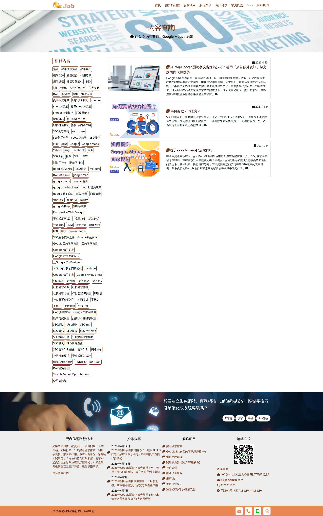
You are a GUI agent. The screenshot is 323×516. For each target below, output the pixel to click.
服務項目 (190, 5)
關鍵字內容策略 (81, 125)
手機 (250, 418)
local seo (90, 268)
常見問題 (237, 5)
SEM (77, 156)
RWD (56, 94)
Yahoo (57, 150)
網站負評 (58, 75)
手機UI (95, 299)
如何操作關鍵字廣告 (84, 318)
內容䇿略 (93, 88)
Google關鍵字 (61, 312)
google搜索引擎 (63, 169)
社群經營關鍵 (80, 287)
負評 (56, 69)
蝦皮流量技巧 (80, 100)
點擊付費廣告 (61, 318)
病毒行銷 (81, 225)
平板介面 (83, 306)
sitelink (71, 281)
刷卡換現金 (66, 478)
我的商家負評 (89, 243)
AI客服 (228, 418)
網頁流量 (95, 194)
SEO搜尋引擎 (61, 337)
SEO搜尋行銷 (88, 331)
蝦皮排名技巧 (61, 125)
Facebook (79, 150)
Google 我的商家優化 (67, 268)
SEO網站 (58, 324)
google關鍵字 (61, 206)
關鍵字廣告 (79, 206)
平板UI (57, 306)
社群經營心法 (61, 293)
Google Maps (90, 144)
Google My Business (89, 275)
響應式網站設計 (81, 356)
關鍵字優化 (60, 88)
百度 (90, 150)
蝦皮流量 (86, 94)
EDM (70, 225)
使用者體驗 (60, 380)
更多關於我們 (60, 473)
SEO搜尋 (72, 331)
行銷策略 (58, 225)
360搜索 (58, 156)
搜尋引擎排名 (77, 88)
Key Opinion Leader (73, 231)
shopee (96, 100)
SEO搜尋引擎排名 (82, 337)
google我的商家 (91, 187)
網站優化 (72, 324)
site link (97, 281)
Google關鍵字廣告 (84, 312)
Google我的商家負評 (66, 243)
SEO (250, 5)
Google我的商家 (87, 237)
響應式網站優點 (62, 362)
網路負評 (85, 69)
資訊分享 (221, 5)
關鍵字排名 (60, 162)
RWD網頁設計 (61, 175)
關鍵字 (84, 200)
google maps (61, 181)
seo (74, 131)
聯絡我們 (263, 5)
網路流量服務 (174, 473)
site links (83, 281)
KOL (55, 231)
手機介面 (69, 306)
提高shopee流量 (81, 106)
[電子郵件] (239, 511)
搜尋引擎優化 (75, 81)
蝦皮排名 (58, 119)
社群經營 (72, 75)
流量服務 (80, 218)
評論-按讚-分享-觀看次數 (181, 489)
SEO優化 (94, 137)
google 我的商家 (63, 194)
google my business (66, 187)
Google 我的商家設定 (66, 256)
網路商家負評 (69, 69)
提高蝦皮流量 (61, 100)
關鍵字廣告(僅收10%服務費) (183, 462)
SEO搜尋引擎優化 (64, 349)
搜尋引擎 (82, 349)
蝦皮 (76, 94)
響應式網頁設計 (62, 218)
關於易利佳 (172, 5)
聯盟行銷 (94, 225)
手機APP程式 (174, 484)
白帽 (56, 144)
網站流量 (81, 194)
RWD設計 (95, 362)
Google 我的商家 (63, 250)
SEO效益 (85, 324)
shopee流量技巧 (63, 113)
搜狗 (68, 156)
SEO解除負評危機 (64, 237)
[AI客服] (267, 511)
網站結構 (58, 81)
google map (80, 175)
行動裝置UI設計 (81, 293)
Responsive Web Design (68, 212)
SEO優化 (58, 343)
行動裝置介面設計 (64, 299)
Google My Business (67, 262)
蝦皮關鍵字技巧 (76, 119)
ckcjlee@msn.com (231, 480)
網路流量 (58, 200)
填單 (240, 418)
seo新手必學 (60, 137)
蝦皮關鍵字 (83, 113)
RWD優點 (80, 362)
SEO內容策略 (61, 131)
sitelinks (58, 281)
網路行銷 (93, 218)
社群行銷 (72, 200)
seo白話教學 (79, 137)
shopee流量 (60, 106)
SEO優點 (58, 331)
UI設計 (98, 293)
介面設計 (83, 299)
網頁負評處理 (174, 457)
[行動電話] (248, 511)
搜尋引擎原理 (61, 356)
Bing (67, 150)
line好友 (263, 418)
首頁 (158, 5)
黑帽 (64, 144)
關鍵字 (66, 94)
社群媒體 (94, 169)
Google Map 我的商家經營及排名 (186, 451)
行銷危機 (85, 75)
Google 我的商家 (63, 275)
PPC (85, 156)
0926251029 (228, 485)
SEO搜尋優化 (75, 343)
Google (74, 144)
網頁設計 (171, 478)
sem (82, 131)
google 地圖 (80, 181)
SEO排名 (81, 169)
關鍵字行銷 (76, 162)
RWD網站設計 (61, 368)
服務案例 (205, 5)
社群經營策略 (61, 287)
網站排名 (96, 349)
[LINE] (257, 511)
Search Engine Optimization (71, 374)
